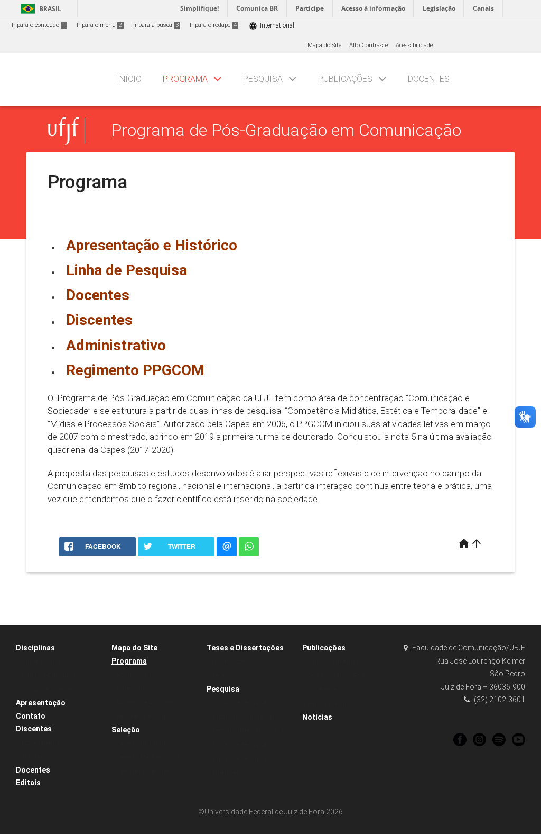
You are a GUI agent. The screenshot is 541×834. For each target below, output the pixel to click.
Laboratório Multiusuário (245, 716)
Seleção (125, 730)
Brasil (39, 8)
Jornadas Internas (333, 661)
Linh (126, 270)
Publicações (345, 79)
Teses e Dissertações (245, 647)
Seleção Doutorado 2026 (150, 743)
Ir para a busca (156, 25)
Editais (28, 782)
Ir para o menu (99, 25)
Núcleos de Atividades (147, 702)
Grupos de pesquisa (239, 702)
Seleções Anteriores (143, 771)
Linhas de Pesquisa (239, 744)
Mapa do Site (324, 45)
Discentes (99, 320)
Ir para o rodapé (213, 25)
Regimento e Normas (145, 716)
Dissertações (229, 661)
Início (129, 79)
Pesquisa (263, 79)
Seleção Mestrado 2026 (148, 757)
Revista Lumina (328, 703)
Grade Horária (40, 661)
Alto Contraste (368, 45)
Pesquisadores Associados (249, 730)
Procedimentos (41, 742)
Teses (220, 675)
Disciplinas (35, 647)
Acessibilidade (414, 45)
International (271, 26)
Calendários (134, 688)
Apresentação (41, 703)
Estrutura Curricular (48, 675)
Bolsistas (33, 756)
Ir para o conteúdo (39, 25)
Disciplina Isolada (46, 689)
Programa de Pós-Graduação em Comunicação (286, 130)
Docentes (429, 79)
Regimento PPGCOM (135, 370)
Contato (30, 716)
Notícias (317, 717)
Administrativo (116, 345)
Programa (185, 79)
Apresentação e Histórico (151, 245)
